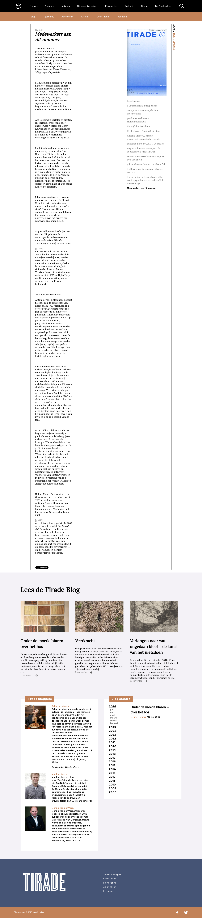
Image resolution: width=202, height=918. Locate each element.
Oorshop (49, 6)
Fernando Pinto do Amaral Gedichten (145, 143)
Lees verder (27, 675)
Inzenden (122, 16)
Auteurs (66, 6)
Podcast (129, 6)
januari (114, 723)
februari (114, 720)
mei (112, 712)
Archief (85, 16)
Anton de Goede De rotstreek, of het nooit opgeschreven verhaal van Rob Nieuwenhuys (145, 180)
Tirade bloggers (112, 874)
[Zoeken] (181, 6)
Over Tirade (103, 16)
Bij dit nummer (134, 101)
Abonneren (67, 16)
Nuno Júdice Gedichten (138, 126)
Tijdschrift (48, 16)
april (112, 715)
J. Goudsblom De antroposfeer (142, 105)
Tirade (144, 6)
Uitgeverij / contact (87, 6)
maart (113, 718)
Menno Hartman (139, 717)
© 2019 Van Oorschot (35, 912)
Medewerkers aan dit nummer (141, 188)
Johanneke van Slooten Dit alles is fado (146, 164)
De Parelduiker (163, 6)
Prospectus (111, 6)
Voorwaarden (19, 912)
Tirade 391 (174, 41)
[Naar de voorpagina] (16, 6)
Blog (33, 16)
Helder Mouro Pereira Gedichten (143, 131)
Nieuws (34, 6)
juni (112, 709)
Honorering (110, 882)
